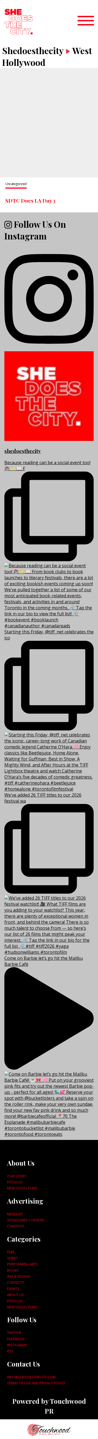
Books (13, 1270)
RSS (10, 1351)
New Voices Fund (22, 1188)
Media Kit (15, 1214)
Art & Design (18, 1276)
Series (12, 1258)
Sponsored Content (25, 1220)
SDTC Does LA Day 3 (30, 200)
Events (13, 1288)
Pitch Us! (15, 1182)
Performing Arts (22, 1264)
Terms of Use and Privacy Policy (36, 1382)
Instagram (17, 1345)
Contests (15, 1226)
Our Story (16, 1176)
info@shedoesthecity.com (31, 1376)
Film (10, 1251)
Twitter (14, 1332)
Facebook (15, 1338)
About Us (15, 1294)
